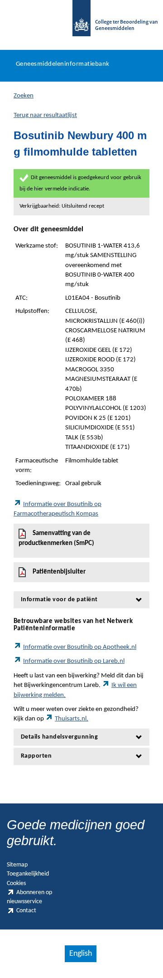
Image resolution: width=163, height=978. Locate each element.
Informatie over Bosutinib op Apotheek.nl (79, 647)
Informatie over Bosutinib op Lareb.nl (74, 661)
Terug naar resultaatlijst (45, 115)
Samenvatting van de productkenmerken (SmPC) (56, 538)
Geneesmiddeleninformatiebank (63, 64)
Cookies (16, 883)
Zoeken (24, 95)
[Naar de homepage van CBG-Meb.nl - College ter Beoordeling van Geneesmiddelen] (81, 22)
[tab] (81, 600)
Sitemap (17, 865)
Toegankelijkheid (28, 874)
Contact (26, 911)
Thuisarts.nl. (71, 718)
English (80, 953)
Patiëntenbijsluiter (59, 572)
